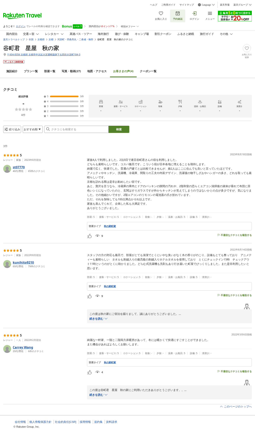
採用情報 (85, 421)
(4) (123, 71)
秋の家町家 (110, 226)
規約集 (98, 421)
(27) (71, 71)
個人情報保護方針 (40, 421)
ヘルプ (153, 4)
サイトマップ (186, 4)
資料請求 (111, 421)
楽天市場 (225, 4)
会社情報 (20, 421)
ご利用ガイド (168, 4)
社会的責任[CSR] (65, 421)
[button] (43, 169)
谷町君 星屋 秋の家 (31, 48)
